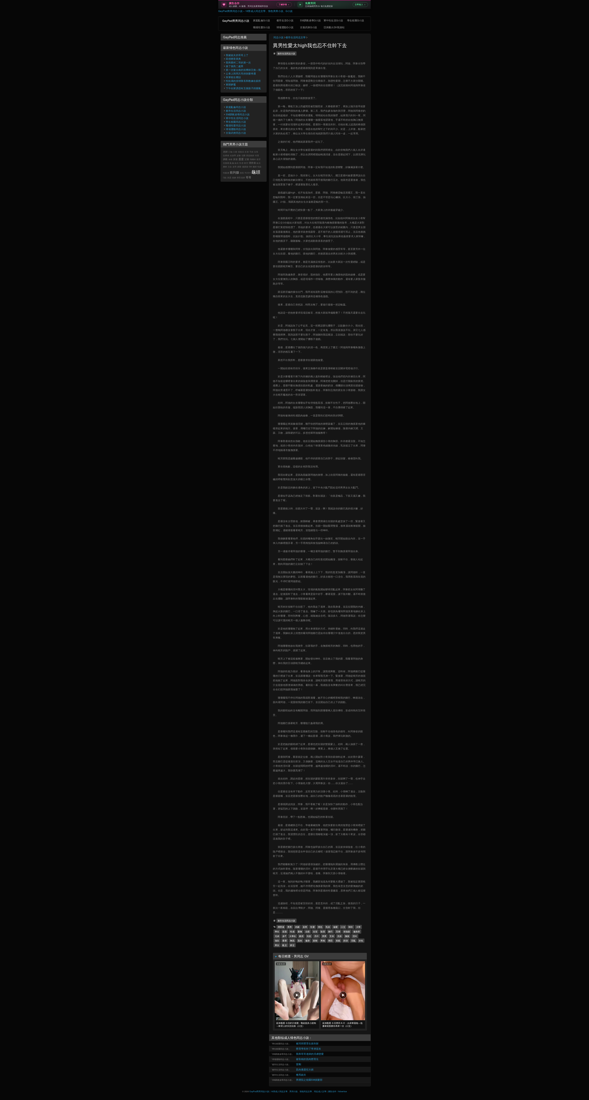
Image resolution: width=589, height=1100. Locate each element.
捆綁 (255, 166)
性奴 (259, 166)
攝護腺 (245, 166)
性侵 (241, 162)
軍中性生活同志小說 (237, 118)
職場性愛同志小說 (236, 125)
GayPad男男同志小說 (235, 21)
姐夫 (258, 162)
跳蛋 (229, 177)
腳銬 (225, 166)
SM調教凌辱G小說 (310, 20)
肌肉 (300, 940)
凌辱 (235, 166)
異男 (324, 935)
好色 (361, 940)
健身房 (356, 931)
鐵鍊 (234, 177)
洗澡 (339, 935)
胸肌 (292, 940)
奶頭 (345, 940)
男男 (289, 926)
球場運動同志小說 (280, 1059)
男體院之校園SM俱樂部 (309, 1079)
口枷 (230, 151)
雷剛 (298, 1064)
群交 (292, 945)
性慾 (309, 935)
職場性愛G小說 (261, 27)
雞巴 (330, 931)
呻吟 (350, 926)
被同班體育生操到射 (307, 1043)
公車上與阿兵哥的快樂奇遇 (241, 73)
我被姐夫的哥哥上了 (237, 55)
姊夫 (237, 162)
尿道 (235, 159)
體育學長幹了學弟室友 (308, 1048)
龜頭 (255, 171)
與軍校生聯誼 (233, 77)
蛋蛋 (241, 159)
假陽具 (241, 151)
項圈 (243, 155)
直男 (305, 926)
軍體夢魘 (231, 84)
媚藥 (239, 166)
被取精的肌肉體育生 (307, 1059)
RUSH (248, 172)
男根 (323, 940)
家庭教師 (250, 155)
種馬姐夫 (301, 1074)
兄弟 (277, 935)
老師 (225, 151)
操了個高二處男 (234, 66)
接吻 (315, 940)
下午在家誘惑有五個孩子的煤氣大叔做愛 (248, 88)
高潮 (338, 931)
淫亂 (353, 940)
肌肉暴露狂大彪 (305, 1069)
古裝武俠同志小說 (236, 133)
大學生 (292, 935)
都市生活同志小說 (286, 53)
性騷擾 (226, 172)
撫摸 (347, 935)
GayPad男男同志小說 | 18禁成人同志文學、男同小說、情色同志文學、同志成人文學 (287, 1091)
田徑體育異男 (233, 59)
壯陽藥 (226, 162)
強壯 (277, 940)
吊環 (257, 155)
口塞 (235, 151)
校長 (242, 172)
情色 (320, 926)
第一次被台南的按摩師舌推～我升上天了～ (249, 70)
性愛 (312, 926)
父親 (246, 159)
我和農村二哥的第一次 (238, 62)
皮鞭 (239, 155)
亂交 (284, 945)
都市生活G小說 (285, 20)
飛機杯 (253, 159)
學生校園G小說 (355, 20)
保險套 (346, 931)
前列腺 (234, 172)
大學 (358, 926)
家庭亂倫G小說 (261, 20)
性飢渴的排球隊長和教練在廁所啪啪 (246, 81)
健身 (307, 940)
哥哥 (248, 177)
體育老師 (241, 177)
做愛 (335, 926)
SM (250, 166)
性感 (292, 931)
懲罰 (330, 940)
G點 (225, 177)
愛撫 (300, 931)
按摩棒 (226, 155)
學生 (277, 931)
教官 (246, 162)
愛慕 (284, 940)
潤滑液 (281, 926)
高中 (316, 935)
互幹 (332, 935)
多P (284, 935)
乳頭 (328, 926)
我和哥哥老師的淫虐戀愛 (310, 1054)
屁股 (284, 931)
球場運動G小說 (285, 27)
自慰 (307, 931)
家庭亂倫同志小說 (236, 107)
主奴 (230, 166)
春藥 (230, 159)
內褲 (297, 926)
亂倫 (232, 162)
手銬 (251, 151)
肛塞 (247, 151)
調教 (225, 159)
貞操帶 (233, 155)
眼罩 (259, 159)
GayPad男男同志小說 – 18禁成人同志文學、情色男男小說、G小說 (255, 11)
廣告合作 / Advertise (337, 1091)
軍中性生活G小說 (333, 20)
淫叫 (355, 935)
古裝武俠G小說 (308, 27)
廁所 (301, 935)
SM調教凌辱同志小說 (282, 1054)
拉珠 (256, 151)
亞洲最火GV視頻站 (334, 27)
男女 (277, 945)
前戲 (338, 940)
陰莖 (323, 931)
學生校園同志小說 (280, 1043)
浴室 (315, 931)
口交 (343, 926)
